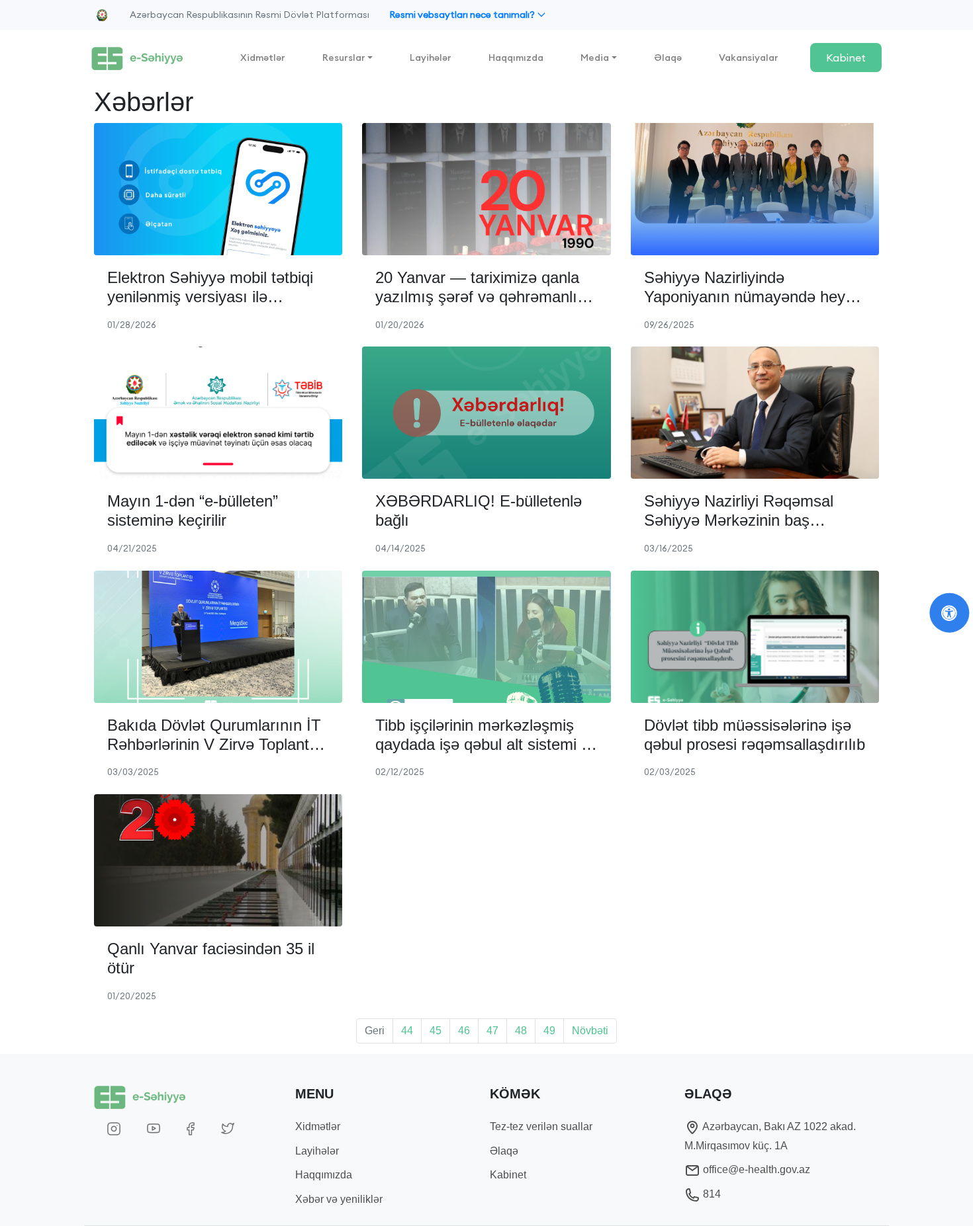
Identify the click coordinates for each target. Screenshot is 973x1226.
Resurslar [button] (343, 57)
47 (492, 1030)
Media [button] (594, 57)
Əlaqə (668, 57)
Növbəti (590, 1030)
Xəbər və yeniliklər (339, 1199)
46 (464, 1030)
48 (521, 1030)
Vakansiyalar (748, 57)
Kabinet (846, 57)
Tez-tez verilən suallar (541, 1126)
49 (549, 1030)
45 (435, 1030)
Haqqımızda (515, 57)
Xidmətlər (262, 57)
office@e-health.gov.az (755, 1169)
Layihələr (430, 57)
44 (407, 1030)
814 (710, 1194)
